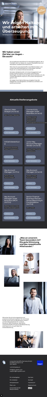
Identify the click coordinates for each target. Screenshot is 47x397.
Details (7, 128)
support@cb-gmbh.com (17, 371)
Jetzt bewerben (10, 132)
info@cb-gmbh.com (16, 370)
